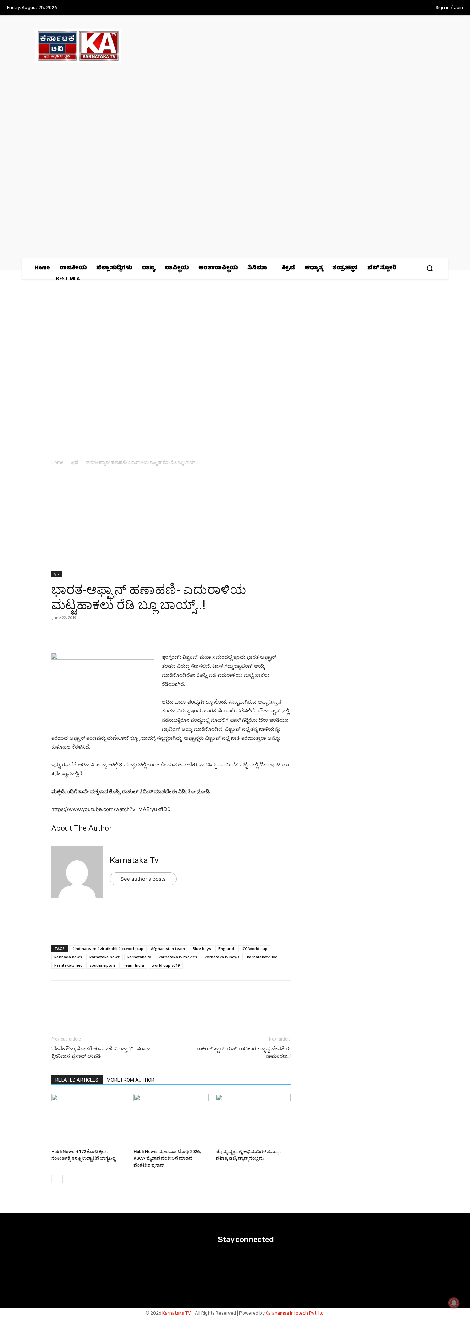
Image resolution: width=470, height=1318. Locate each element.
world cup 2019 (166, 965)
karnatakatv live (262, 956)
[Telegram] (121, 633)
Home (57, 462)
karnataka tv (139, 956)
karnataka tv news (222, 956)
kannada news (68, 956)
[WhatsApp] (58, 633)
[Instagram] (382, 8)
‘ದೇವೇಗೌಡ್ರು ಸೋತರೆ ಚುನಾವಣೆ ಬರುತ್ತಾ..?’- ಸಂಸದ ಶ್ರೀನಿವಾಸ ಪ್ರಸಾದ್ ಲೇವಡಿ (100, 1052)
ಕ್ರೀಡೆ (74, 462)
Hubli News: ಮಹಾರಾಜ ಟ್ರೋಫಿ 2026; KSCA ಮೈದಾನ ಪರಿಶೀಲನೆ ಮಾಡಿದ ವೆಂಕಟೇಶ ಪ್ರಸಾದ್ (167, 1158)
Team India (133, 965)
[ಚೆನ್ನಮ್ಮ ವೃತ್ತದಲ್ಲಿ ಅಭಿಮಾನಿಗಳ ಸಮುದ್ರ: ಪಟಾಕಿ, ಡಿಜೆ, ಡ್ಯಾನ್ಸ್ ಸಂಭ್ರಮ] (253, 1120)
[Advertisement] (171, 520)
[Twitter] (397, 8)
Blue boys (202, 948)
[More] (137, 633)
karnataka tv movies (178, 956)
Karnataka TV (176, 1313)
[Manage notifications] (453, 1302)
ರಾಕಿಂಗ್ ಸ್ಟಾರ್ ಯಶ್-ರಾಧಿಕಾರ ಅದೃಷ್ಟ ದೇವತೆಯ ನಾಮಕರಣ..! (244, 1052)
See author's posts (143, 878)
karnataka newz (104, 956)
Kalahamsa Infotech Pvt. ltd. (295, 1313)
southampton (102, 965)
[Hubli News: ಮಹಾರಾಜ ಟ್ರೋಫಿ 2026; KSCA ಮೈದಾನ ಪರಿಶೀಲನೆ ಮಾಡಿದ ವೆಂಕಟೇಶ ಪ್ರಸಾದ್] (171, 1120)
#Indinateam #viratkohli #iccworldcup (107, 948)
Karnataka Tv (134, 860)
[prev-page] (55, 1179)
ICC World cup (254, 948)
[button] (429, 268)
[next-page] (66, 1179)
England (226, 948)
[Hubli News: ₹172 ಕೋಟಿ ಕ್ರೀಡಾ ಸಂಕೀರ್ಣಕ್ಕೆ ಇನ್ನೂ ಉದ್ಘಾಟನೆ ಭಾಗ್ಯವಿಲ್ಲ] (88, 1120)
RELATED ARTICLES (76, 1080)
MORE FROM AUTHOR (130, 1080)
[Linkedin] (106, 633)
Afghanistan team (168, 948)
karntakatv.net (68, 965)
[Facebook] (368, 8)
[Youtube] (411, 8)
